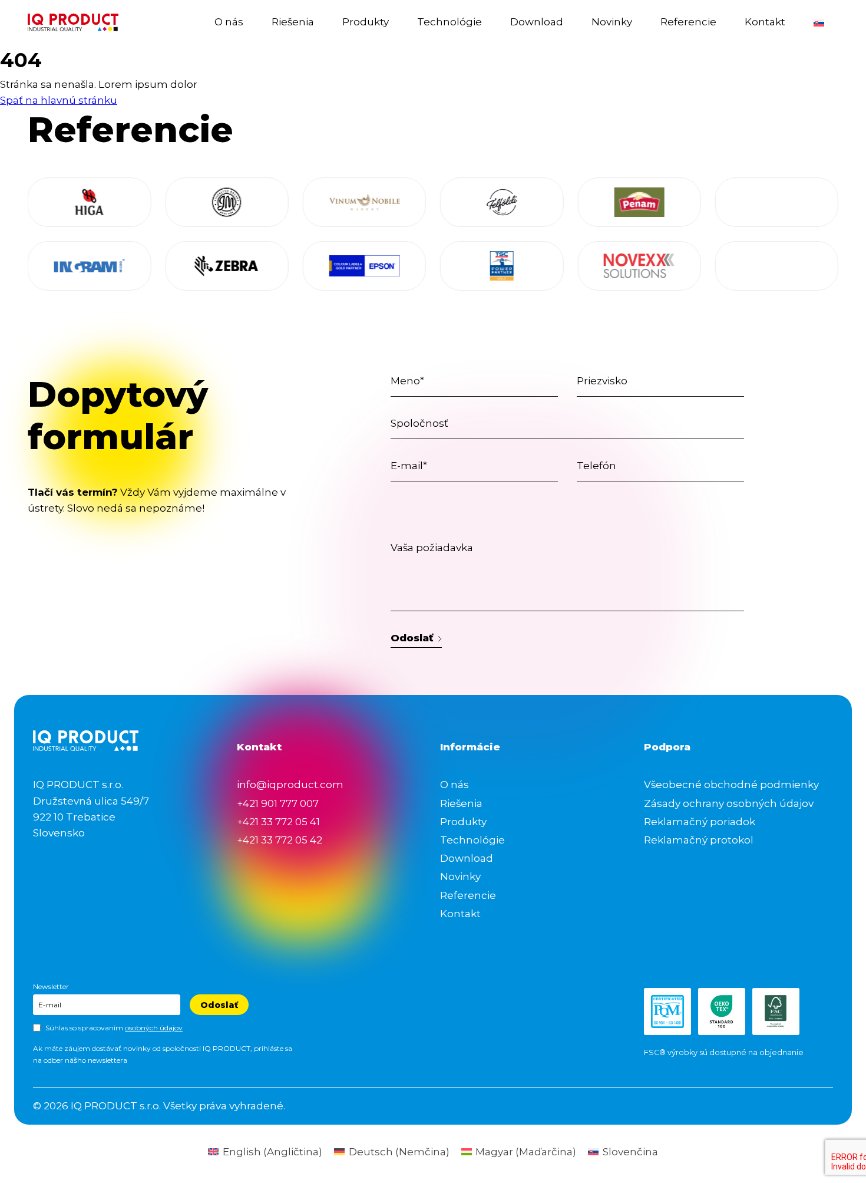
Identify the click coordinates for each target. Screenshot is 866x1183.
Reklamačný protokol (698, 840)
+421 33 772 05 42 (279, 840)
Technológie (449, 22)
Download (536, 22)
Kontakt (765, 22)
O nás (228, 22)
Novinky (611, 22)
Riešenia (293, 22)
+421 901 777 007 (278, 803)
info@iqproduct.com (290, 784)
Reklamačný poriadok (699, 822)
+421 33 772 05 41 (278, 822)
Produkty (365, 22)
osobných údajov (154, 1027)
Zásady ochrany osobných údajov (729, 803)
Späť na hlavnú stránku (58, 100)
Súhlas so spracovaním (114, 1027)
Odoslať (412, 638)
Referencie (688, 22)
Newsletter (51, 986)
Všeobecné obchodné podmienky (731, 784)
